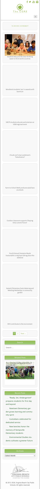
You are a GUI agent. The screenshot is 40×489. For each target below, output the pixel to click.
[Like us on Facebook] (27, 2)
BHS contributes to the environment (20, 324)
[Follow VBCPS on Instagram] (37, 2)
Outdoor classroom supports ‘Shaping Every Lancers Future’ (20, 222)
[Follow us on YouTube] (33, 2)
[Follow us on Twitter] (30, 2)
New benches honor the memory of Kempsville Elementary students (17, 429)
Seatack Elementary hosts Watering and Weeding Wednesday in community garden (20, 290)
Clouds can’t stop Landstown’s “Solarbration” (20, 156)
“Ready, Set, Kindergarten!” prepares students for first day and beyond (19, 400)
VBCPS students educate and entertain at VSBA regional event (20, 123)
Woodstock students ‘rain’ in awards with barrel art (20, 91)
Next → (23, 333)
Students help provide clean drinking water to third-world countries (20, 58)
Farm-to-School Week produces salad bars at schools (20, 189)
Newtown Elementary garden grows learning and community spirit (19, 411)
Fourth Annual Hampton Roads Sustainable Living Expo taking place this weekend (20, 256)
